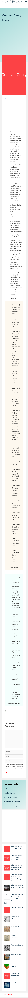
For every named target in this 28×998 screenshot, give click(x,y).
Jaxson (7, 20)
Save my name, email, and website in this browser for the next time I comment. (14, 767)
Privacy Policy (20, 994)
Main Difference (12, 2)
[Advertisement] (14, 37)
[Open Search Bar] (26, 2)
